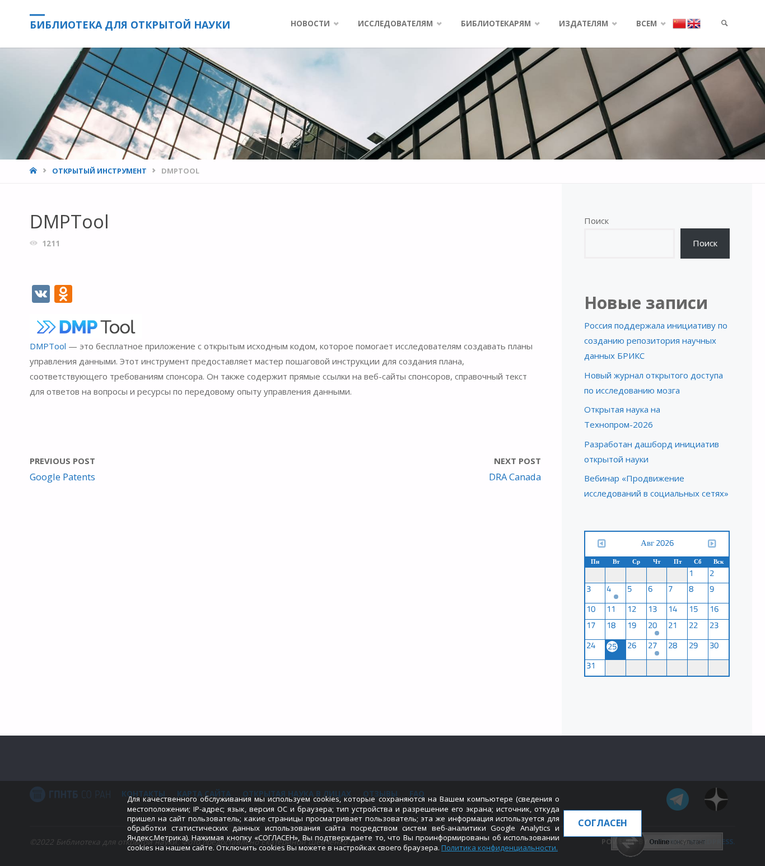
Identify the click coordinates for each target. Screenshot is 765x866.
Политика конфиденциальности (498, 847)
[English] (694, 23)
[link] (724, 24)
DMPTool (49, 346)
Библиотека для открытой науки (130, 24)
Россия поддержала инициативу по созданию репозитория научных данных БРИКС (655, 340)
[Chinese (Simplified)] (680, 23)
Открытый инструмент (99, 171)
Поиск (596, 220)
